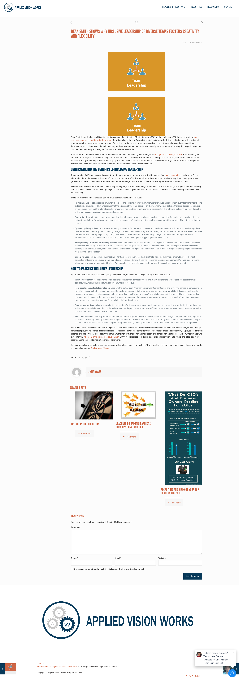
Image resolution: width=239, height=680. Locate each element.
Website (162, 558)
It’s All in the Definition (85, 424)
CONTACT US (43, 663)
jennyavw (95, 371)
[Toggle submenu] (174, 15)
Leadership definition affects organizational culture (133, 425)
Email (118, 558)
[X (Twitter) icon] (190, 675)
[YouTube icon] (193, 675)
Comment (76, 527)
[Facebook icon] (187, 675)
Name (74, 558)
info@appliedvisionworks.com (63, 666)
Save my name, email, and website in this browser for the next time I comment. (109, 569)
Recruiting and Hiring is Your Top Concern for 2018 (180, 491)
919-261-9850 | (43, 666)
